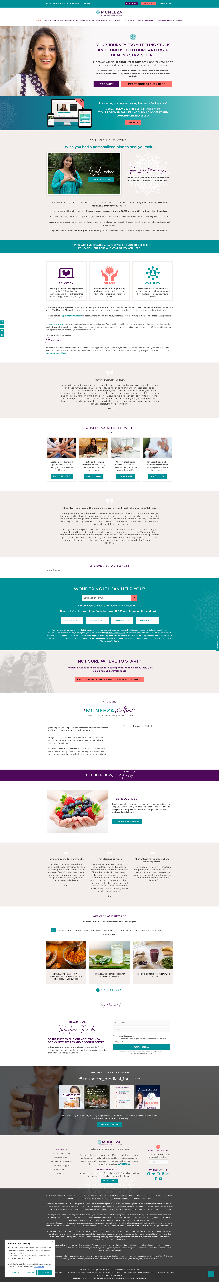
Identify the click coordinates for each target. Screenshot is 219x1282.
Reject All (30, 1272)
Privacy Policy (87, 1278)
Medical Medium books (115, 633)
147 (111, 990)
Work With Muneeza (62, 21)
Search (179, 21)
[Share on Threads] (2, 335)
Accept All (44, 1272)
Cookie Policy (39, 1267)
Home (38, 21)
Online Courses (60, 1157)
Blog (130, 21)
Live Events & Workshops (61, 1161)
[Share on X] (2, 326)
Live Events (150, 21)
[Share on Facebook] (2, 322)
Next (117, 990)
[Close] (52, 1241)
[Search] (134, 598)
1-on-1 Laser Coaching (60, 1153)
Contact (60, 1173)
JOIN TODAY (141, 1046)
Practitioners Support (60, 1165)
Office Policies (141, 1278)
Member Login (166, 4)
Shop (139, 21)
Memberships (82, 21)
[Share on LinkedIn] (2, 331)
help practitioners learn (71, 316)
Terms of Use (98, 1278)
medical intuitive (58, 324)
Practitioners (98, 21)
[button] (66, 1088)
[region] (30, 1259)
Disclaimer (77, 1278)
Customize (15, 1272)
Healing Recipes (116, 21)
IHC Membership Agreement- (114, 1278)
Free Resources (165, 21)
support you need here (56, 353)
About (46, 21)
